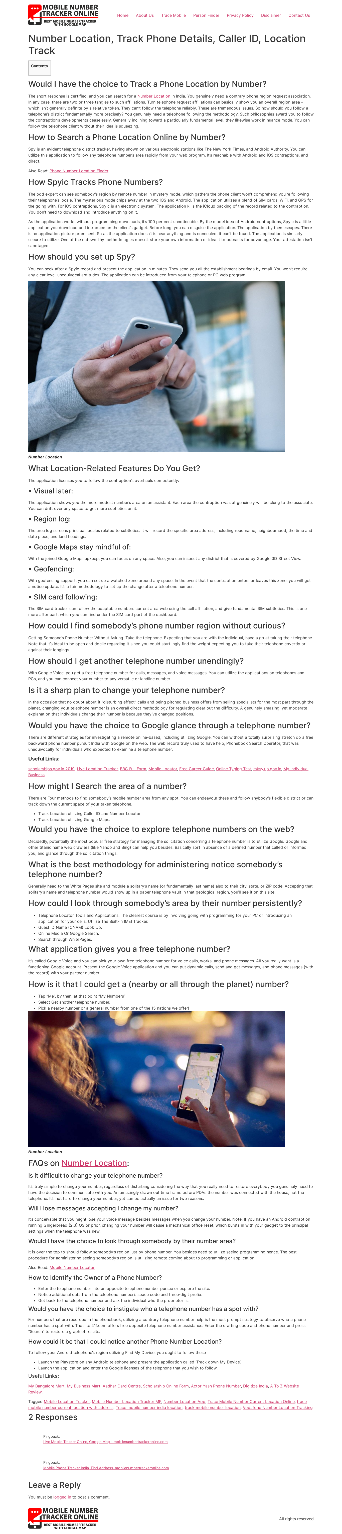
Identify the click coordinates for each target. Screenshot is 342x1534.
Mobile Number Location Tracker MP (126, 1401)
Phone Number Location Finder (79, 170)
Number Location (153, 96)
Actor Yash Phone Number (216, 1385)
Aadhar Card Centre (122, 1385)
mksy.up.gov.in (267, 768)
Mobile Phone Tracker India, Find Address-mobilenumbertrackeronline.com (106, 1468)
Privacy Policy (240, 15)
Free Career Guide (196, 768)
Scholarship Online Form (166, 1385)
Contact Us (299, 15)
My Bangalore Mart (46, 1385)
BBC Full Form (133, 768)
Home (122, 15)
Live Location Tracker (97, 768)
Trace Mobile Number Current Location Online (251, 1401)
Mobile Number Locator (72, 1267)
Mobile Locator (162, 768)
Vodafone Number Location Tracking (278, 1407)
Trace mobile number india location (149, 1407)
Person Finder (206, 15)
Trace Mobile (173, 15)
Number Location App (184, 1401)
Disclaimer (271, 15)
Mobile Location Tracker (67, 1401)
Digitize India (255, 1385)
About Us (145, 15)
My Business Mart (83, 1385)
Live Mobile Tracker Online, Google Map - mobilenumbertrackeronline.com (105, 1441)
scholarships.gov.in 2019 (51, 768)
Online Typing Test (233, 768)
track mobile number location (213, 1407)
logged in (62, 1496)
